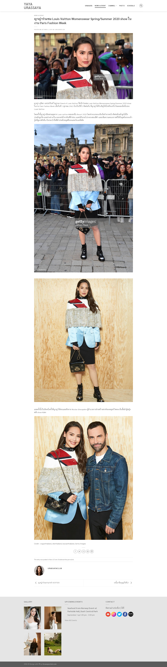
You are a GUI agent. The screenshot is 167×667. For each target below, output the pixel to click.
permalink (70, 559)
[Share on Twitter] (79, 551)
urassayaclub (60, 29)
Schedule (131, 6)
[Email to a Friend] (83, 551)
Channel (111, 6)
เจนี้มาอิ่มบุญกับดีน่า (121, 582)
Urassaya (88, 6)
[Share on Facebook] (75, 551)
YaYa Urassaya (32, 5)
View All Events (71, 620)
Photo (122, 6)
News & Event (100, 6)
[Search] (141, 6)
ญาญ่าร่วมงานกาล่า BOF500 (49, 582)
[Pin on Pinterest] (88, 551)
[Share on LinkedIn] (92, 551)
